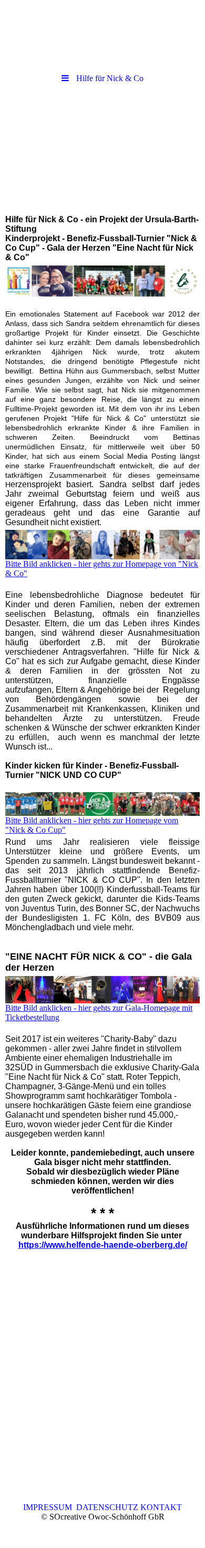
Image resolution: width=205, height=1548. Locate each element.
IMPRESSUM (49, 1507)
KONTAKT (160, 1507)
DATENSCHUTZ (107, 1507)
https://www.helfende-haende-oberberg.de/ (102, 1244)
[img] (102, 149)
